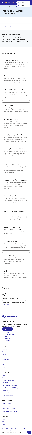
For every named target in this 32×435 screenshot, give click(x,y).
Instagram (8, 338)
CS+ (3, 377)
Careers (4, 352)
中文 (3, 421)
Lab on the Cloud (6, 393)
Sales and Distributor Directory (9, 411)
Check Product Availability (8, 408)
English (3, 419)
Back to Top (30, 433)
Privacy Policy (14, 429)
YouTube (7, 333)
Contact (4, 362)
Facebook (8, 336)
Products (4, 6)
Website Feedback (12, 430)
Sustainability (5, 359)
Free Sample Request (7, 406)
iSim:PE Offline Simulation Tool (9, 385)
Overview (4, 349)
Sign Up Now (7, 329)
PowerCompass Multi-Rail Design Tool (11, 388)
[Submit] (18, 5)
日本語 (3, 424)
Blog (3, 364)
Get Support (5, 304)
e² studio (4, 375)
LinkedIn (7, 340)
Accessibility (23, 429)
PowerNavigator (6, 390)
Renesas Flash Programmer (8, 380)
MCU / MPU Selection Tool (8, 382)
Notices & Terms (6, 429)
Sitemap (4, 430)
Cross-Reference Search (8, 395)
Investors (4, 354)
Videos (3, 367)
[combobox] (23, 5)
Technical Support (6, 403)
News (3, 357)
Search (23, 2)
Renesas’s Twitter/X (10, 334)
